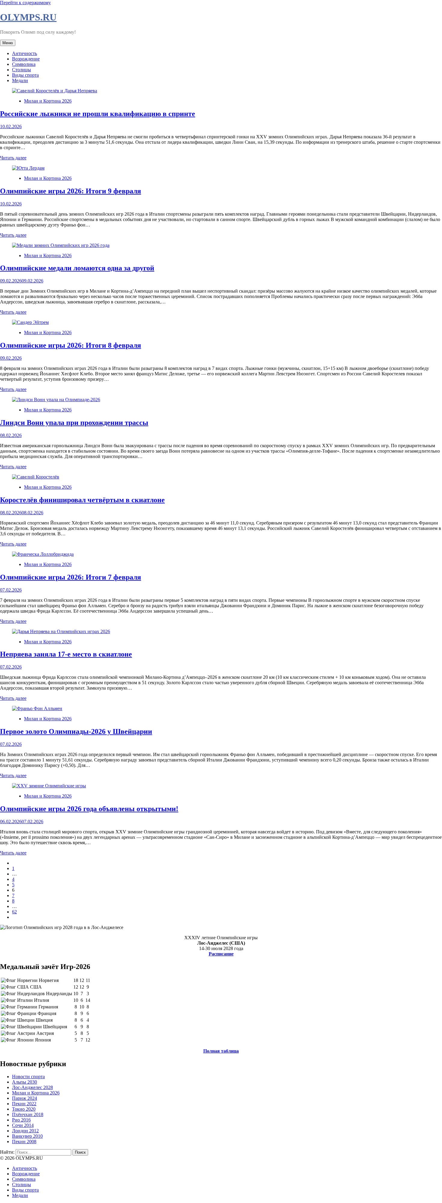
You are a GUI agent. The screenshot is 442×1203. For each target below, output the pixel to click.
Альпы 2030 (24, 1082)
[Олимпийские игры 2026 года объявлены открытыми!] (49, 785)
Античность (24, 53)
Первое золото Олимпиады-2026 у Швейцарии (76, 731)
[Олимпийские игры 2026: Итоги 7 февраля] (43, 554)
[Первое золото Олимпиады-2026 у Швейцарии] (37, 708)
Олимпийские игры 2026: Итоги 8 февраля (70, 345)
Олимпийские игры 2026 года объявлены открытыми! (89, 809)
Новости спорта (28, 1076)
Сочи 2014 (23, 1125)
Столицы (21, 69)
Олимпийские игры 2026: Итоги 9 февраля (70, 191)
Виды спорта (25, 75)
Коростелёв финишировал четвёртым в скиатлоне (82, 500)
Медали (20, 80)
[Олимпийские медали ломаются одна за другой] (60, 245)
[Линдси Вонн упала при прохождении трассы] (56, 399)
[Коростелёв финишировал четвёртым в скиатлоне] (35, 476)
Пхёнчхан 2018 (27, 1114)
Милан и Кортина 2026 (48, 100)
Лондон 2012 (25, 1130)
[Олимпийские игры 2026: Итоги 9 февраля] (28, 168)
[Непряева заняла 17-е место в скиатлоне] (61, 631)
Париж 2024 (24, 1098)
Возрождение (26, 58)
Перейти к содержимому (25, 2)
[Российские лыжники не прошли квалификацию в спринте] (54, 90)
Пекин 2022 (24, 1103)
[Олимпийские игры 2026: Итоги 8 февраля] (30, 322)
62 (14, 911)
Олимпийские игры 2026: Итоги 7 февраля (70, 577)
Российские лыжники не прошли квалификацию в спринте (97, 114)
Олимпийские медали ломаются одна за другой (77, 268)
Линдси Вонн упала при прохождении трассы (74, 422)
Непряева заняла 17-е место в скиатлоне (66, 654)
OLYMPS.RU (28, 17)
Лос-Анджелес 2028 (32, 1087)
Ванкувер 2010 (27, 1136)
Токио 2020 (23, 1109)
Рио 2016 (21, 1119)
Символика (23, 64)
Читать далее (13, 157)
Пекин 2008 (24, 1141)
